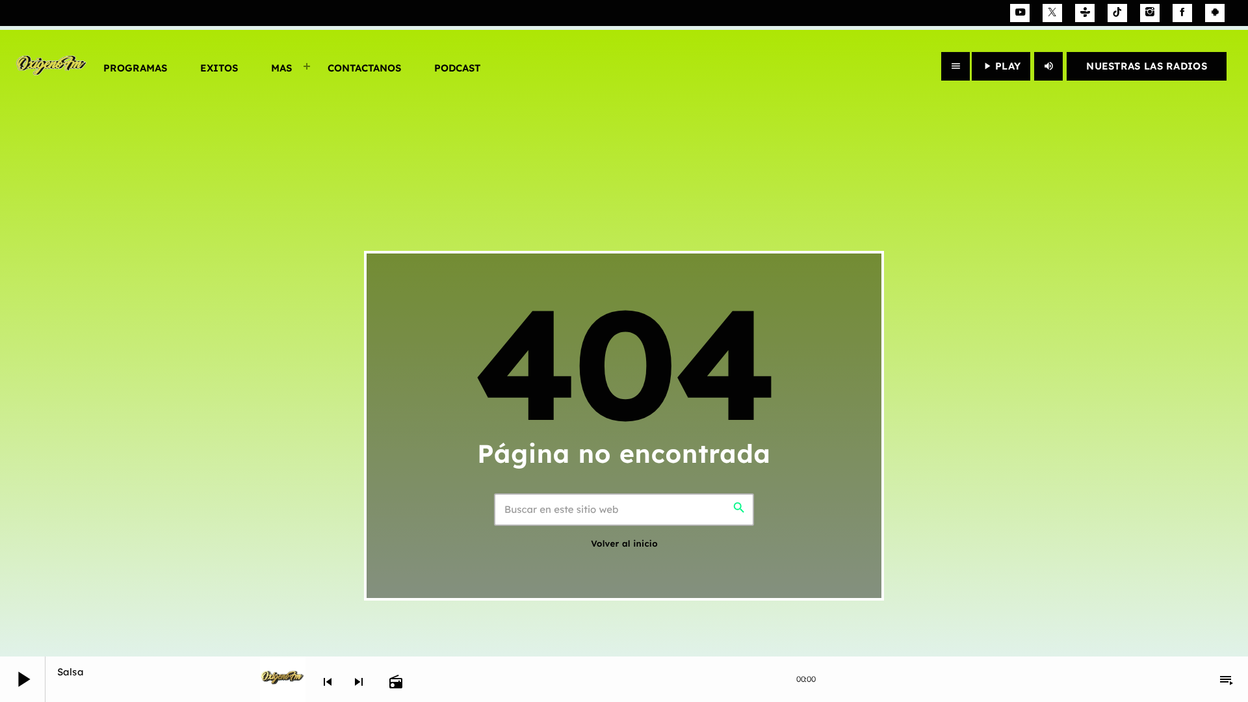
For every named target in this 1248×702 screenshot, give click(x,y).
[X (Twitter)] (1052, 13)
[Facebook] (1182, 13)
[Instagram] (1150, 13)
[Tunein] (1085, 13)
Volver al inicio (624, 544)
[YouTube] (1020, 13)
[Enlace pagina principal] (50, 66)
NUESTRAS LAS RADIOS (1146, 66)
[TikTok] (1117, 13)
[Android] (1215, 13)
